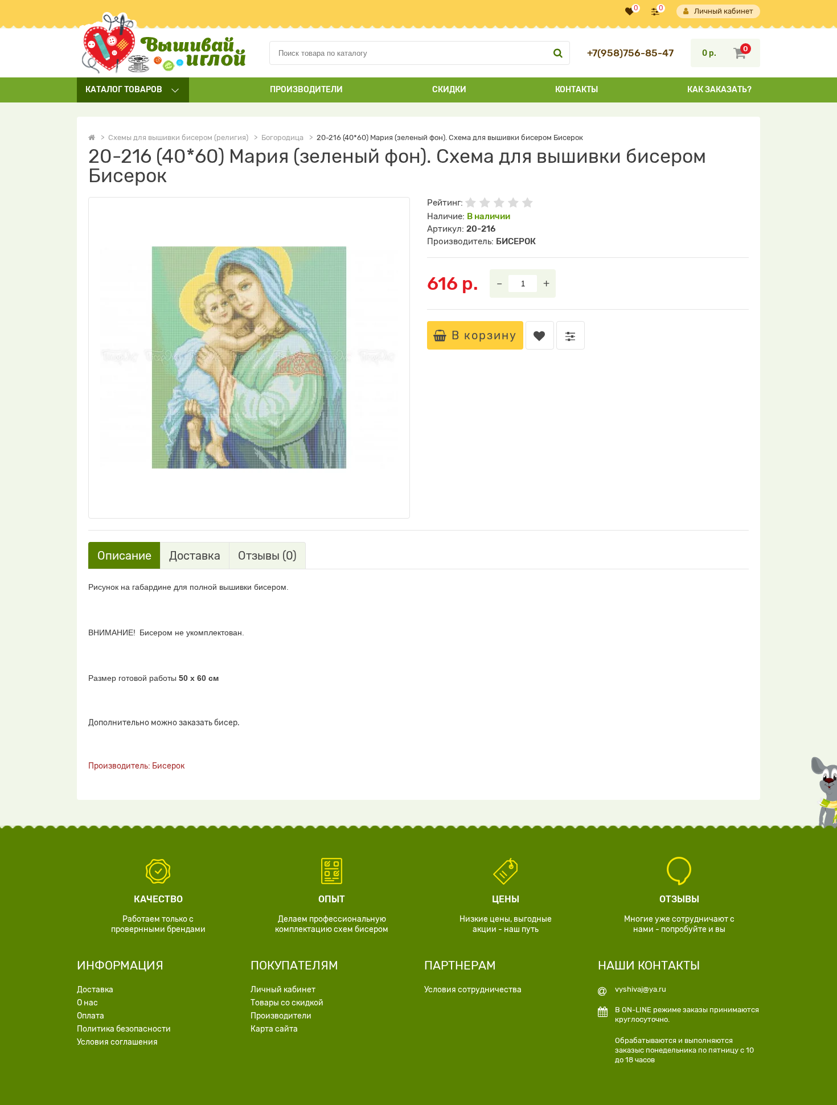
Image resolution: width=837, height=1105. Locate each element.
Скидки (449, 90)
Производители (306, 90)
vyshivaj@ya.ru (640, 989)
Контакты (576, 90)
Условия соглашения (117, 1042)
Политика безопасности (124, 1029)
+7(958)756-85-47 (630, 53)
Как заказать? (719, 90)
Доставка (95, 990)
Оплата (90, 1016)
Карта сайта (274, 1029)
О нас (87, 1003)
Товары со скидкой (287, 1003)
